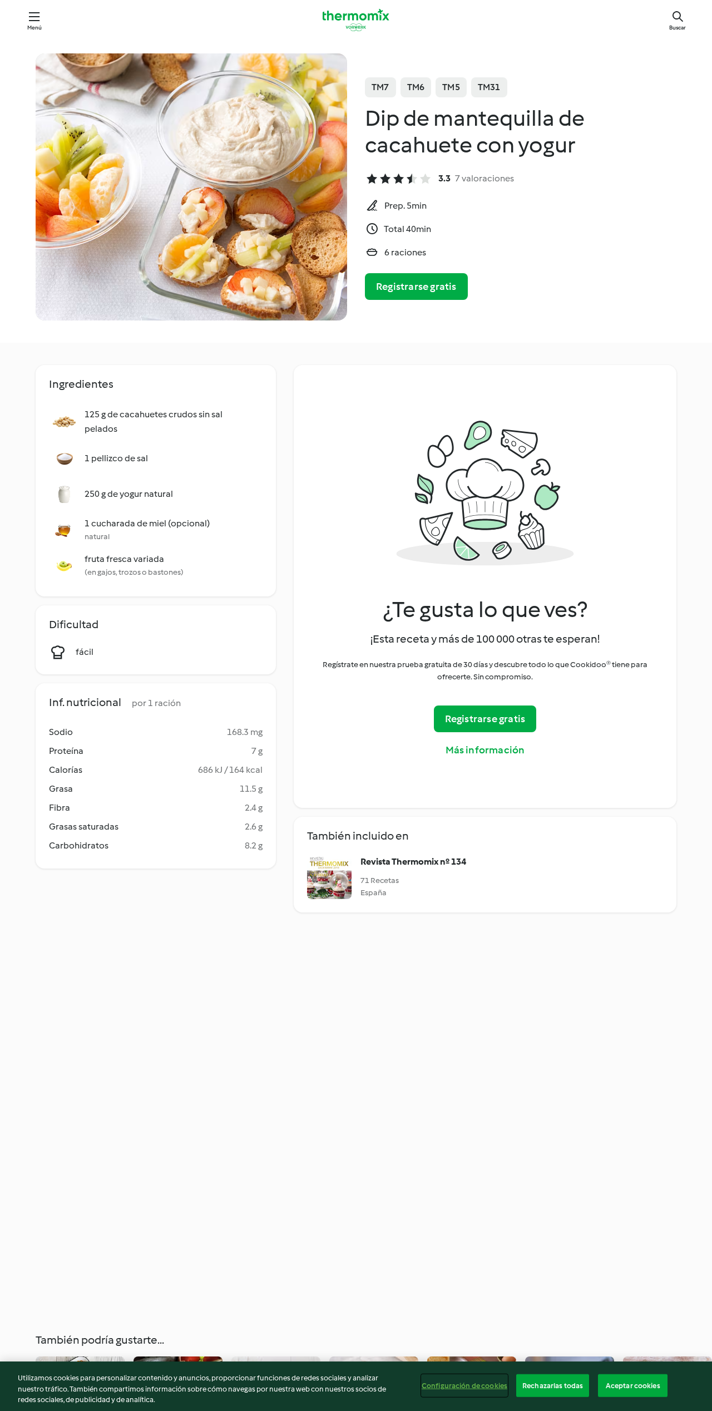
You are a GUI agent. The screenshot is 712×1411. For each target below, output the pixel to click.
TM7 (380, 87)
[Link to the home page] (356, 20)
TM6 (416, 87)
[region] (356, 1386)
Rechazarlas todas (552, 1385)
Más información (485, 750)
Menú (34, 27)
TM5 (451, 87)
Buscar (677, 27)
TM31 (489, 87)
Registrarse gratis (416, 286)
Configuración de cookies (464, 1385)
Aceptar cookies (633, 1385)
